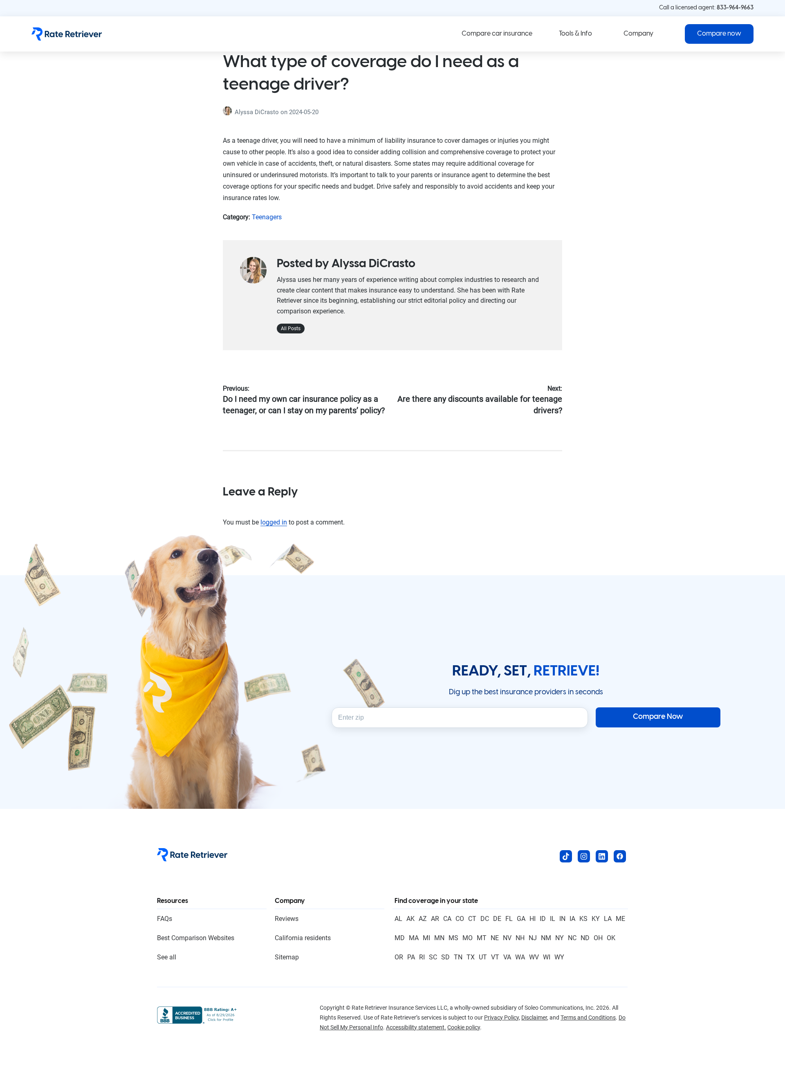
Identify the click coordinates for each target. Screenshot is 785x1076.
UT (483, 957)
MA (414, 938)
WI (546, 957)
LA (608, 919)
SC (433, 957)
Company (638, 33)
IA (572, 919)
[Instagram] (584, 856)
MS (453, 938)
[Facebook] (620, 856)
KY (596, 919)
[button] (719, 34)
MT (482, 938)
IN (562, 919)
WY (559, 957)
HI (532, 919)
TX (471, 957)
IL (552, 919)
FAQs (164, 919)
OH (598, 938)
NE (495, 938)
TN (458, 957)
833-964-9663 (735, 8)
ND (585, 938)
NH (520, 938)
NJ (533, 938)
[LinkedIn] (602, 856)
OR (399, 957)
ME (620, 919)
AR (435, 919)
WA (520, 957)
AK (410, 919)
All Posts (291, 328)
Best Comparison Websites (195, 938)
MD (400, 938)
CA (447, 919)
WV (534, 957)
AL (398, 919)
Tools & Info (575, 33)
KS (583, 919)
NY (559, 938)
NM (546, 938)
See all (166, 957)
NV (507, 938)
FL (509, 919)
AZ (423, 919)
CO (459, 919)
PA (411, 957)
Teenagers (267, 217)
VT (495, 957)
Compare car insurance (497, 33)
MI (426, 938)
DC (484, 919)
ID (543, 919)
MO (467, 938)
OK (611, 938)
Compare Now (658, 717)
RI (422, 957)
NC (572, 938)
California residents (303, 938)
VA (507, 957)
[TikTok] (566, 856)
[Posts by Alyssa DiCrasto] (229, 112)
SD (445, 957)
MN (439, 938)
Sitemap (287, 957)
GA (521, 919)
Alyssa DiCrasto (257, 112)
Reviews (286, 919)
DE (497, 919)
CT (472, 919)
